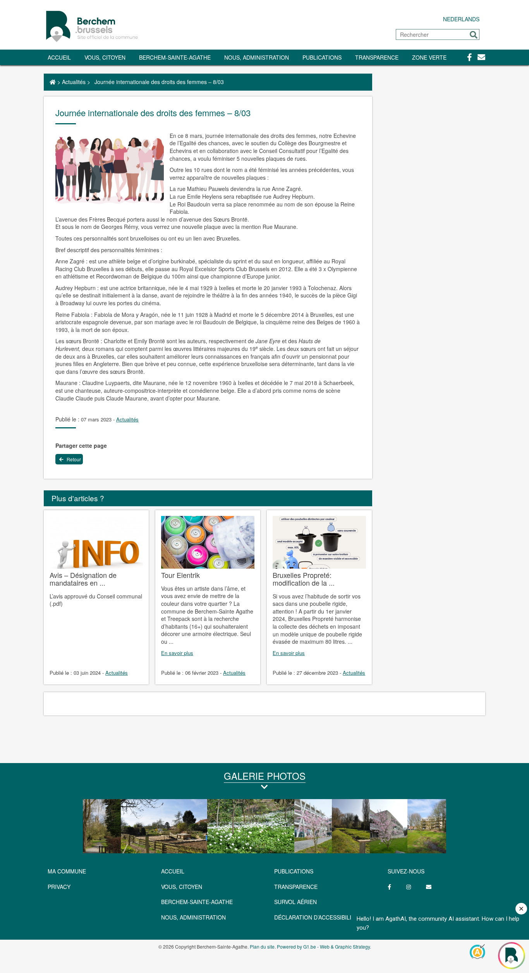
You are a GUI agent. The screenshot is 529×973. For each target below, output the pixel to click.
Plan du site (262, 946)
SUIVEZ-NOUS (406, 871)
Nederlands (461, 19)
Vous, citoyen (104, 57)
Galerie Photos (265, 775)
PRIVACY (59, 886)
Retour (73, 459)
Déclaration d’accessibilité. (317, 917)
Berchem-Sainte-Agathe (175, 57)
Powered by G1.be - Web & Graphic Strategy (323, 946)
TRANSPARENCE (376, 57)
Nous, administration (256, 57)
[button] (473, 35)
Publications (322, 57)
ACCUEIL (172, 871)
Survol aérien (295, 902)
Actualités (74, 82)
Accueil (59, 57)
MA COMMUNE (67, 871)
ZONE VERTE (429, 57)
